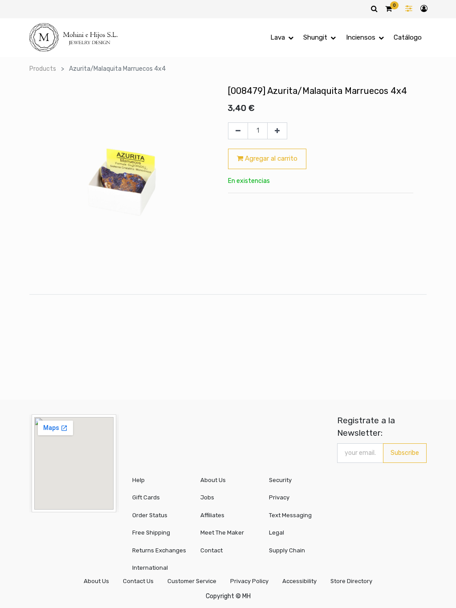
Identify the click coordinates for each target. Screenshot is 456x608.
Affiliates (212, 515)
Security (280, 480)
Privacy (279, 497)
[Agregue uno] (277, 130)
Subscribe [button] (405, 453)
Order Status (149, 515)
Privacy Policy (249, 581)
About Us (213, 480)
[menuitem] (408, 37)
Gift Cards (146, 497)
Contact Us (138, 581)
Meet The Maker (222, 532)
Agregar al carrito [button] (270, 158)
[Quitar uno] (238, 130)
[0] (388, 8)
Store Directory (351, 581)
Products (42, 69)
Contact (211, 550)
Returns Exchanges (159, 550)
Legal (276, 532)
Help (138, 480)
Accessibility (299, 581)
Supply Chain (287, 550)
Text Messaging (290, 515)
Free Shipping (151, 532)
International (150, 567)
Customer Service (191, 581)
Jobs (207, 497)
